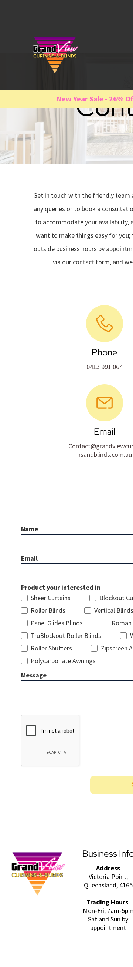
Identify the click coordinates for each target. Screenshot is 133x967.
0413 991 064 (104, 366)
